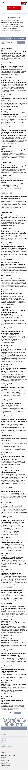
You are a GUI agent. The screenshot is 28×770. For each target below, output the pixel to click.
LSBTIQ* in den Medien (19, 38)
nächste (18, 712)
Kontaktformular (14, 728)
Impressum (3, 740)
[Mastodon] (16, 723)
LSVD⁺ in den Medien (6, 38)
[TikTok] (7, 723)
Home (3, 13)
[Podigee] (23, 719)
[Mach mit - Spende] (21, 723)
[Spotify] (19, 719)
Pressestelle (14, 13)
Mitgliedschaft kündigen (6, 746)
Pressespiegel (23, 13)
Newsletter (3, 744)
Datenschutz (4, 738)
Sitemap (2, 742)
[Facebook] (4, 719)
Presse (8, 13)
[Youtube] (11, 723)
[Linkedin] (14, 719)
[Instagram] (9, 719)
